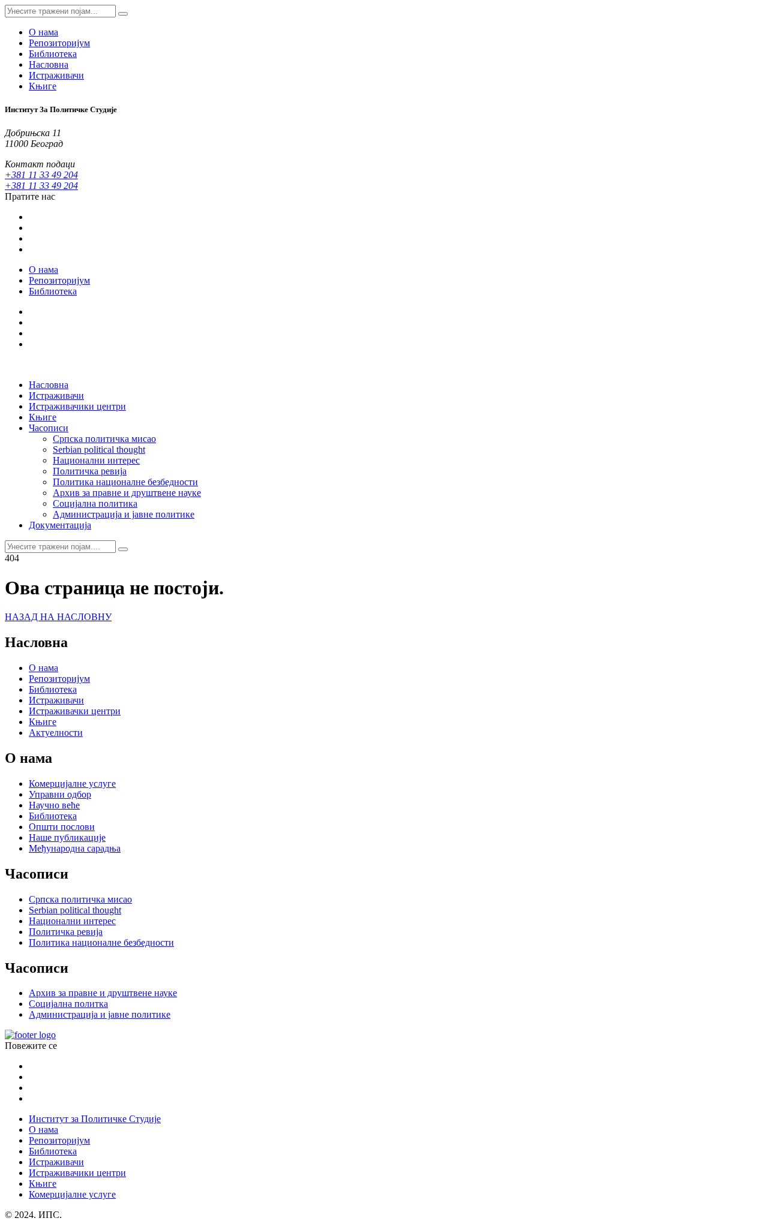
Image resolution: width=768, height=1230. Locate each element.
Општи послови (62, 827)
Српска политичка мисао (104, 439)
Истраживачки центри (75, 711)
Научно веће (54, 805)
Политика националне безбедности (125, 482)
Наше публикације (67, 837)
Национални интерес (96, 460)
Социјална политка (68, 1004)
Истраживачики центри (77, 406)
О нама (43, 32)
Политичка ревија (90, 471)
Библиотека (53, 54)
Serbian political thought (99, 449)
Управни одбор (60, 794)
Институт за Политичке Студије (95, 1119)
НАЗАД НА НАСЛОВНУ (58, 617)
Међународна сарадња (75, 848)
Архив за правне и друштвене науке (127, 493)
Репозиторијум (59, 43)
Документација (60, 525)
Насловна (48, 64)
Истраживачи (56, 75)
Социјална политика (95, 503)
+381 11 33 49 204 (41, 175)
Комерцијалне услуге (72, 783)
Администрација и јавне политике (123, 514)
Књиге (42, 86)
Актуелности (56, 732)
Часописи (48, 428)
